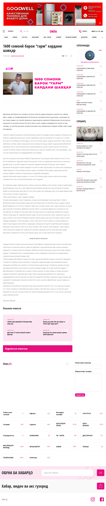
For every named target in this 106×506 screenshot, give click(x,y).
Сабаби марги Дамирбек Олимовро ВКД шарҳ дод (19, 323)
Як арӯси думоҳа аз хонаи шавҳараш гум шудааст (84, 147)
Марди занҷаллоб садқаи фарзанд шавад (84, 103)
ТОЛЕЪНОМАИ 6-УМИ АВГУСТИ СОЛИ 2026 (86, 77)
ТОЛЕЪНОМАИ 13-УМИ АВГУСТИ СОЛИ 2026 (86, 95)
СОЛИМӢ (58, 37)
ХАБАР (6, 37)
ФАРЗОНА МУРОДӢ (17, 56)
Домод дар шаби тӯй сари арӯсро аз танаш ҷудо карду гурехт (54, 323)
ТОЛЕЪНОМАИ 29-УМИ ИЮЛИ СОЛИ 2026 (85, 69)
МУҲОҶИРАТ (35, 37)
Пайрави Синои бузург (83, 171)
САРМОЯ (15, 37)
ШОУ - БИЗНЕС (47, 37)
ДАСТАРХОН (84, 37)
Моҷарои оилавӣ (71, 37)
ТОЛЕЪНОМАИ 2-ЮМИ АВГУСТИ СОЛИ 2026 (86, 86)
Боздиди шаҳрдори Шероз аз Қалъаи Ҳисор (86, 190)
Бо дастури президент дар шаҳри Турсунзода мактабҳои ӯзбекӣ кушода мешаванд (87, 181)
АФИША (94, 37)
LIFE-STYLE (24, 37)
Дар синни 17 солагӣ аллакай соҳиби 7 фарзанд (19, 333)
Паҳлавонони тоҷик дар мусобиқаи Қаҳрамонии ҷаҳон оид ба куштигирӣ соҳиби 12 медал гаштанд (86, 164)
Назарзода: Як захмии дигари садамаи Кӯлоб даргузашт (55, 333)
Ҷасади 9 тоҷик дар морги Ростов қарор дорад (87, 155)
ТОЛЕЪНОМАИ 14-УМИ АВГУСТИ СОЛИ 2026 (86, 112)
